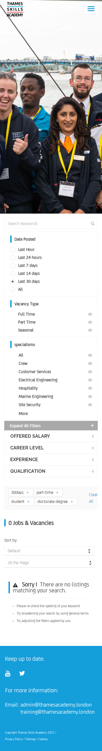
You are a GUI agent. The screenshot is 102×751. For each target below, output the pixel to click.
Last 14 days (29, 273)
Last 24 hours (30, 257)
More (23, 413)
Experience (24, 459)
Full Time (55, 314)
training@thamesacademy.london (57, 712)
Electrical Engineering (55, 379)
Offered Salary (30, 436)
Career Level (27, 448)
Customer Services (55, 371)
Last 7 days (27, 265)
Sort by (10, 540)
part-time (45, 492)
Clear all (93, 498)
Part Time (55, 322)
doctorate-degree (53, 501)
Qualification (27, 471)
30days (18, 492)
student (18, 501)
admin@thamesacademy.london (56, 704)
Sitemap (30, 739)
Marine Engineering (55, 396)
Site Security (55, 404)
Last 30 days (29, 281)
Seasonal (55, 330)
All (20, 289)
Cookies (43, 739)
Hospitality (55, 388)
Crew (55, 363)
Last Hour (26, 249)
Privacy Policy (14, 739)
